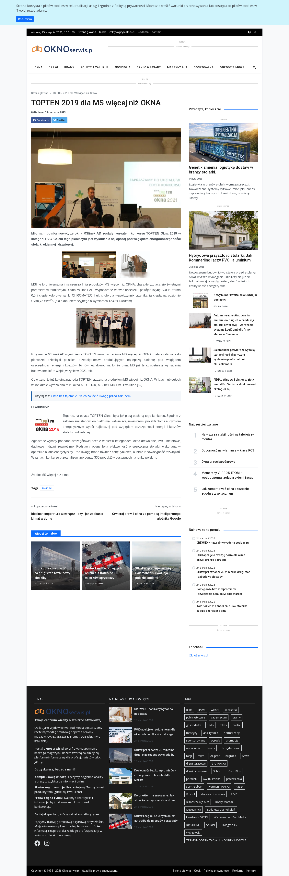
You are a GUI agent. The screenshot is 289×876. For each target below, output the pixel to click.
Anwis (245, 756)
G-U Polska (219, 763)
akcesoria (231, 710)
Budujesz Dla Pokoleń (221, 809)
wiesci (48, 488)
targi (189, 756)
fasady (210, 748)
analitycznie (210, 733)
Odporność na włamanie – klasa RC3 (228, 450)
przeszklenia (234, 779)
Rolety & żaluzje (94, 67)
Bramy (69, 67)
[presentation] (33, 567)
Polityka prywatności (121, 32)
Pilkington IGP (229, 825)
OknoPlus (234, 771)
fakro (201, 756)
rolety (223, 725)
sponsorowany (195, 740)
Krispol (190, 794)
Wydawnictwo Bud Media (230, 817)
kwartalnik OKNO (197, 817)
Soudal (210, 825)
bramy (237, 717)
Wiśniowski (193, 832)
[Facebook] (37, 844)
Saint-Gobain (194, 786)
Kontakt (156, 32)
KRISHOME (193, 825)
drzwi (201, 710)
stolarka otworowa (213, 794)
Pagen (240, 786)
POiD (234, 794)
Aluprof (215, 756)
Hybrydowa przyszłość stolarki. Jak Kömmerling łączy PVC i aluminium (220, 257)
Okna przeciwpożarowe (218, 461)
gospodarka (193, 725)
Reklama (143, 32)
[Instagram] (46, 844)
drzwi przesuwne (196, 771)
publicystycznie (195, 717)
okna (189, 710)
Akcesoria (122, 67)
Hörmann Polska (219, 786)
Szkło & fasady (149, 67)
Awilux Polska (211, 779)
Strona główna (87, 32)
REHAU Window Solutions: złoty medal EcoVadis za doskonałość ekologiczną (235, 384)
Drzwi (53, 67)
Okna (38, 67)
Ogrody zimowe (232, 67)
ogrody (215, 740)
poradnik (191, 779)
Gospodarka (204, 67)
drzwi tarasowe (196, 763)
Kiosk (102, 32)
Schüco (218, 771)
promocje (232, 740)
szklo (210, 725)
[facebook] (249, 32)
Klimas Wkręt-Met (197, 802)
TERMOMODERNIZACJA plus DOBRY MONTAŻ (216, 840)
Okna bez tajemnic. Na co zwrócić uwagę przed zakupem (91, 396)
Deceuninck (193, 809)
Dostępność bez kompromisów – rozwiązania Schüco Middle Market (155, 775)
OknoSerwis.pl (198, 655)
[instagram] (255, 32)
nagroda (230, 756)
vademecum (219, 717)
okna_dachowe (230, 748)
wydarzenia (193, 748)
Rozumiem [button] (25, 19)
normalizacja (232, 733)
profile (237, 725)
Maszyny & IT (177, 67)
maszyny (191, 733)
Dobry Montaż (224, 802)
